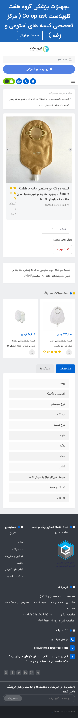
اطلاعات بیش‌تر (29, 35)
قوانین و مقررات (14, 556)
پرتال (50, 712)
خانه (20, 542)
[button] (33, 81)
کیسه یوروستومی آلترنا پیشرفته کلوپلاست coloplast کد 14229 (61, 346)
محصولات (17, 549)
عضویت (13, 698)
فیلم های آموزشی (13, 569)
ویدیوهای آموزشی (37, 69)
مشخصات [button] (65, 368)
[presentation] (70, 150)
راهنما (20, 563)
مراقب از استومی (13, 576)
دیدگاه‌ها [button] (45, 368)
